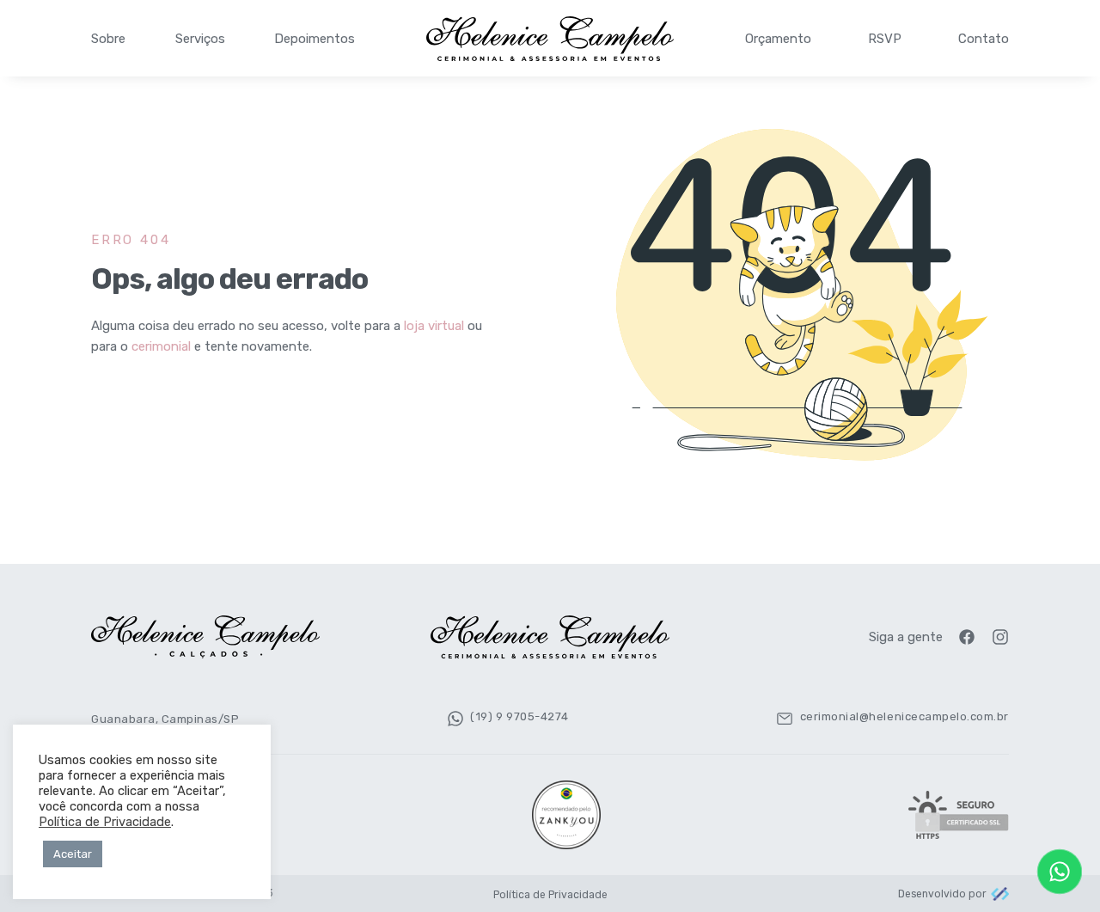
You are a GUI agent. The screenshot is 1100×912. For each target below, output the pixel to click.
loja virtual (434, 326)
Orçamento (778, 38)
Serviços (200, 38)
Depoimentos (314, 38)
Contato (983, 38)
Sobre (108, 38)
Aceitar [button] (72, 854)
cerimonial (161, 346)
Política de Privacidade (550, 895)
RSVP (884, 38)
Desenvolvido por (942, 894)
